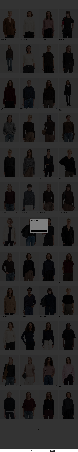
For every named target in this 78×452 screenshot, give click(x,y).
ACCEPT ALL (52, 450)
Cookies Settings (47, 450)
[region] (39, 450)
